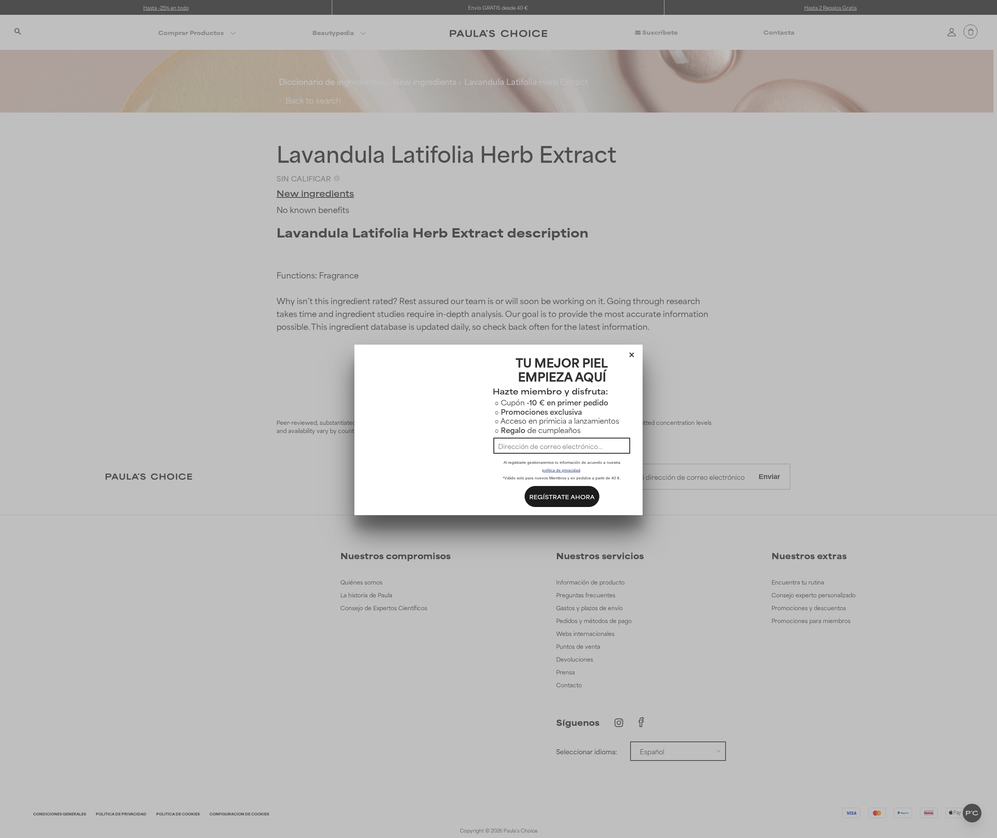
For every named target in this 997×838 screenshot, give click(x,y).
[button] (632, 353)
